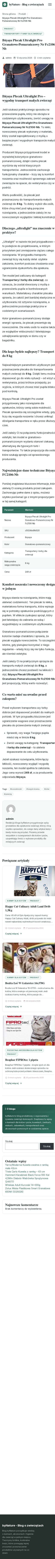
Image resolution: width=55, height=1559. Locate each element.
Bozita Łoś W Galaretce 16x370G (25, 983)
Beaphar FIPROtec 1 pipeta (21, 1060)
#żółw (46, 789)
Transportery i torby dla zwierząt (23, 34)
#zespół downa (33, 789)
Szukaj (8, 1141)
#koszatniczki (16, 789)
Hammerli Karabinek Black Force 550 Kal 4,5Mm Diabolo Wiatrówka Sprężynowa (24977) (27, 1178)
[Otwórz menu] (50, 4)
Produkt (8, 29)
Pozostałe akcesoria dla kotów (24, 1050)
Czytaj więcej (12, 933)
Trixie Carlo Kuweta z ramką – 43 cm (25, 1171)
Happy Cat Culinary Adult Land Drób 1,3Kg (27, 908)
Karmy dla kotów (16, 901)
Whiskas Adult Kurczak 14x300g (22, 1185)
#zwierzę (8, 794)
